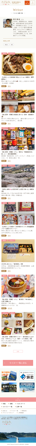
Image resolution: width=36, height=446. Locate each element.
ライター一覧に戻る (18, 363)
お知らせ (4, 410)
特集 (4, 403)
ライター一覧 (14, 410)
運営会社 (24, 410)
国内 (9, 86)
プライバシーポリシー (8, 412)
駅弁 (7, 44)
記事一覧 (27, 3)
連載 (11, 403)
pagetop (18, 400)
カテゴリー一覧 (7, 406)
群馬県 (10, 308)
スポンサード (21, 403)
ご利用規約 (21, 412)
